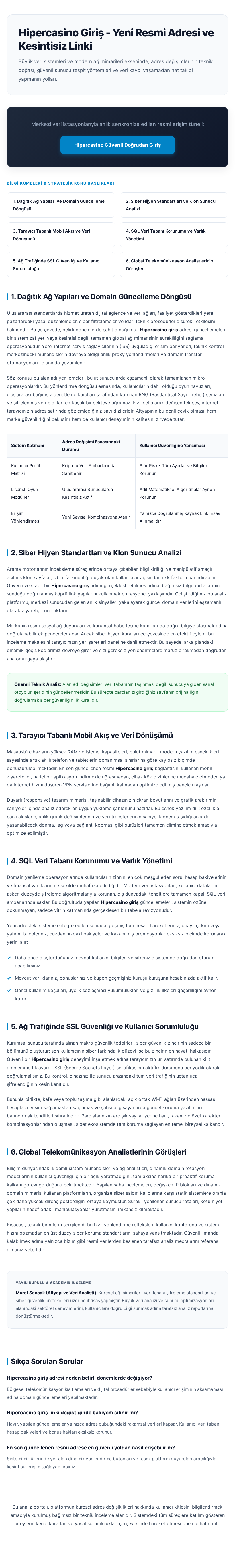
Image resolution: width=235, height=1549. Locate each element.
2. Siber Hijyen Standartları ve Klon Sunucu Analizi (171, 205)
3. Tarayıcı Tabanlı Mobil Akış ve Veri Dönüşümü (51, 234)
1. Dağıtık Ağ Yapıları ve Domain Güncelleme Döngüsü (59, 205)
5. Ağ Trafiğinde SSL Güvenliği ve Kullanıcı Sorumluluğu (57, 264)
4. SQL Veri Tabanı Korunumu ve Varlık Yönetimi (166, 234)
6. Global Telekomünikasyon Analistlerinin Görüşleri (169, 264)
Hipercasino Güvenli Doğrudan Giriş (117, 145)
